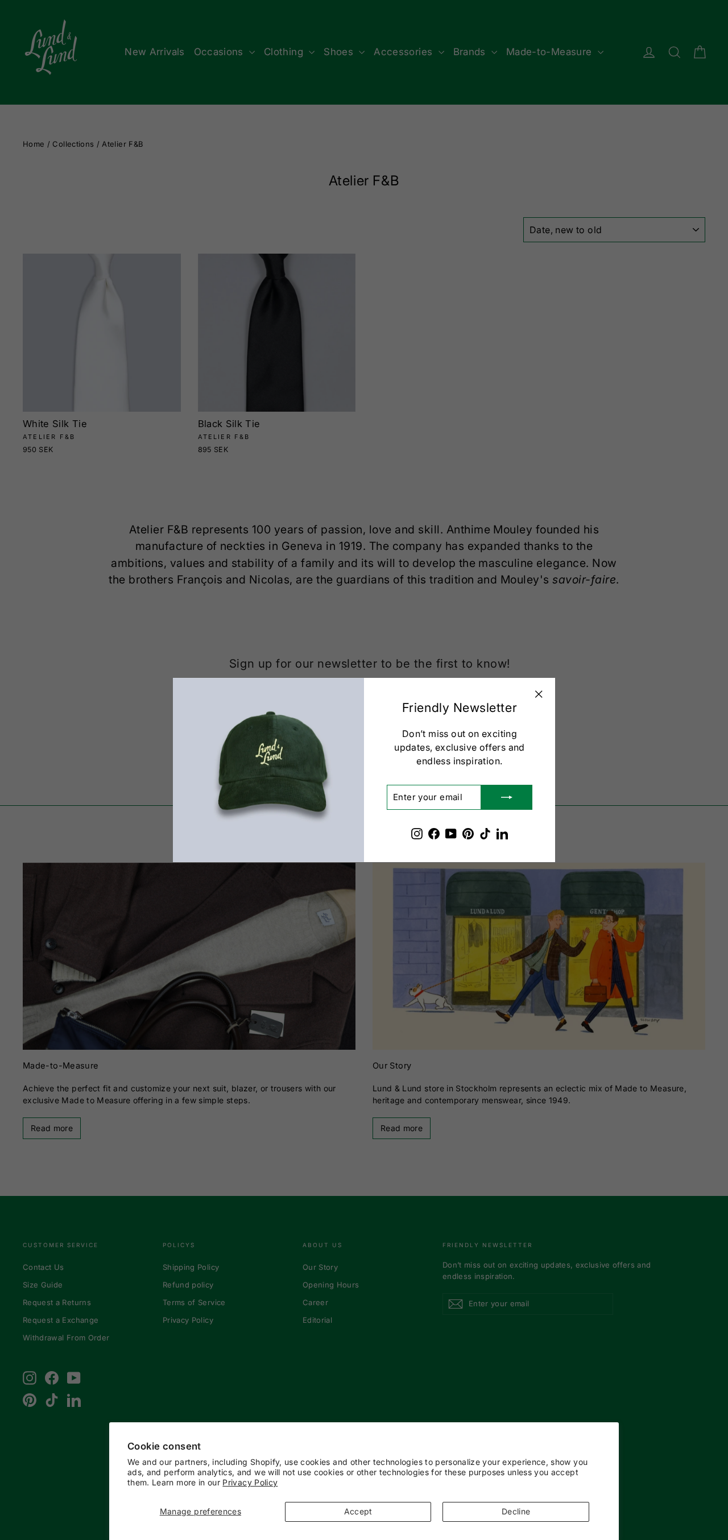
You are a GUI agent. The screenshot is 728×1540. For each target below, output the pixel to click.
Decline (516, 1511)
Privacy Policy (250, 1482)
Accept (358, 1511)
